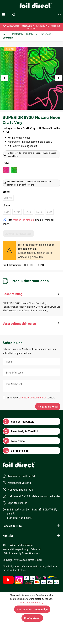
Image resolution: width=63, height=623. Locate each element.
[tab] (31, 304)
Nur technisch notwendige (32, 609)
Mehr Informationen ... (31, 602)
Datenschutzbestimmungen (32, 397)
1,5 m (6, 211)
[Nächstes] (58, 78)
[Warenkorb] (59, 14)
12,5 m (39, 211)
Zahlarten (36, 549)
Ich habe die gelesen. (30, 397)
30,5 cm (8, 197)
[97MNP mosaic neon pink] (6, 170)
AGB (5, 545)
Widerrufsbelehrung (21, 545)
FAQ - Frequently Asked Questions (22, 553)
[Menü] (3, 14)
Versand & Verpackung (15, 549)
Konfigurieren (32, 618)
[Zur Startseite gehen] (32, 5)
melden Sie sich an (23, 219)
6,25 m (28, 211)
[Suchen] (13, 14)
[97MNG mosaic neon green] (14, 170)
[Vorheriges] (4, 78)
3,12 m (17, 211)
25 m (49, 211)
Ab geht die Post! (48, 406)
